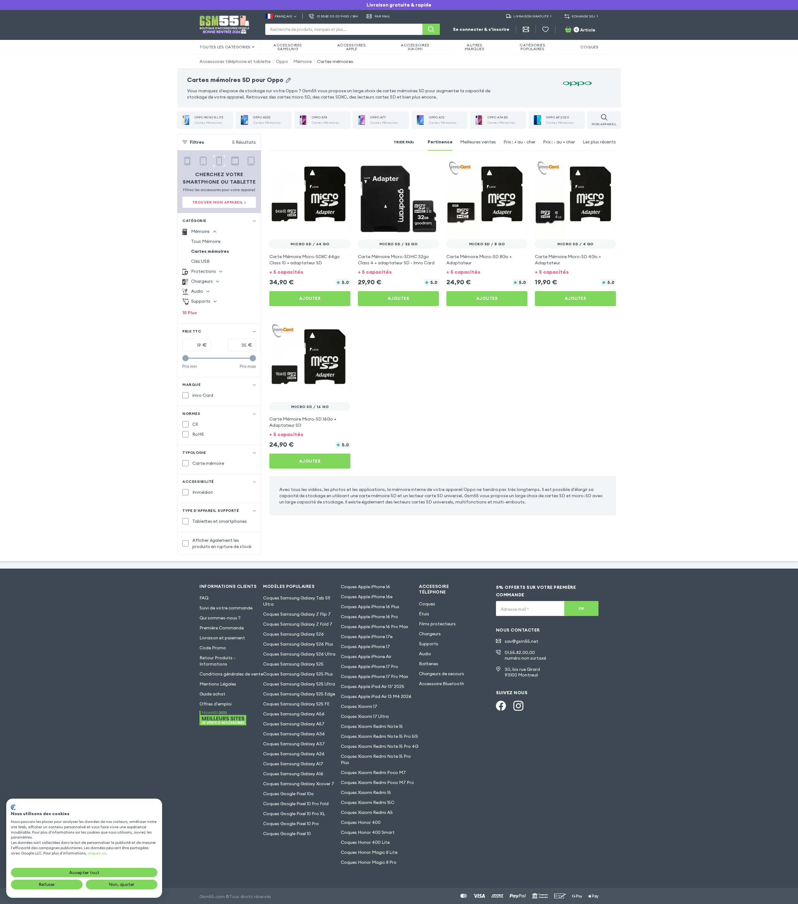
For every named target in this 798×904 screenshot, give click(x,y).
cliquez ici (97, 853)
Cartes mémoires (335, 61)
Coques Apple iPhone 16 (365, 586)
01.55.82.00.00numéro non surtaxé (525, 655)
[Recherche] (431, 29)
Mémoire (302, 61)
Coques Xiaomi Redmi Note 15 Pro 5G (379, 736)
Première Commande (222, 628)
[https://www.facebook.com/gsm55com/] (501, 706)
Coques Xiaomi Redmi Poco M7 (373, 772)
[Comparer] (329, 167)
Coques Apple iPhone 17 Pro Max (374, 676)
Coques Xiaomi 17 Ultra (365, 716)
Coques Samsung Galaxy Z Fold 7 (297, 624)
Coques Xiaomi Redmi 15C (367, 802)
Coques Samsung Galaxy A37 (294, 744)
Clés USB (200, 261)
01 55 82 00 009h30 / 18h (337, 16)
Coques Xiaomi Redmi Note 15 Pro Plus (376, 759)
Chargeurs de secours (441, 673)
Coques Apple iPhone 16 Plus (370, 606)
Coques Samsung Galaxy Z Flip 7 (297, 614)
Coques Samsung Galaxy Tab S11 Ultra (296, 601)
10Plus (189, 312)
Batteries (428, 663)
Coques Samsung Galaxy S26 (293, 634)
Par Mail (383, 16)
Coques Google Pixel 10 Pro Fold (296, 803)
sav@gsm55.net (521, 641)
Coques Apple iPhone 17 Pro (369, 666)
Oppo (282, 61)
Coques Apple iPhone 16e (366, 596)
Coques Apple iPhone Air (366, 656)
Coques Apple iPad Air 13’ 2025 (372, 686)
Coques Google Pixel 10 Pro (291, 823)
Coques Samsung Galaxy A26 (293, 754)
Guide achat (212, 694)
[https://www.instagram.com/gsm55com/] (518, 706)
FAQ (204, 598)
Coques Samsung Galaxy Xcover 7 (298, 783)
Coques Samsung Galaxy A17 (293, 764)
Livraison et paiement (222, 638)
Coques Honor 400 (361, 822)
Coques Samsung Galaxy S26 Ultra (299, 654)
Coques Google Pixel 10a (288, 793)
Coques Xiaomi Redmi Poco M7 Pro (377, 782)
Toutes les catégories (225, 47)
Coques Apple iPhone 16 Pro (369, 616)
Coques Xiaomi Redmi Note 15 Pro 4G (379, 746)
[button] (309, 271)
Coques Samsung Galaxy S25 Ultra (299, 684)
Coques (427, 604)
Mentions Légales (218, 684)
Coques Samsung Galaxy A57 (293, 724)
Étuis (424, 614)
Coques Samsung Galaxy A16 (293, 774)
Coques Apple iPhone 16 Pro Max (374, 626)
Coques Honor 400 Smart (368, 832)
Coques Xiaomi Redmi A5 (367, 812)
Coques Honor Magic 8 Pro (369, 862)
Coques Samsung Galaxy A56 (293, 714)
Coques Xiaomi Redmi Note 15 (372, 726)
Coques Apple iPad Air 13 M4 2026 (376, 696)
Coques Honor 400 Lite (365, 842)
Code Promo (213, 648)
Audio (425, 653)
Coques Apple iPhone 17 (365, 646)
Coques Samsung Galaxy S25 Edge (299, 694)
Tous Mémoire (205, 241)
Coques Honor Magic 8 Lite (369, 852)
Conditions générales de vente (231, 674)
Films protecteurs (437, 624)
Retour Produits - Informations (217, 661)
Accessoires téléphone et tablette (235, 61)
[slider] (185, 358)
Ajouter (310, 298)
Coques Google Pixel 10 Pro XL (294, 813)
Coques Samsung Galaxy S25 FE (296, 704)
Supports (428, 644)
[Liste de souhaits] (545, 29)
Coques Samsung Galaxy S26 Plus (298, 644)
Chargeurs (430, 634)
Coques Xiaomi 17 (359, 706)
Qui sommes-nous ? (220, 618)
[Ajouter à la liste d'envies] (342, 167)
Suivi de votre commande (226, 608)
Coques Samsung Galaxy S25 (293, 664)
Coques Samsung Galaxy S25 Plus (298, 674)
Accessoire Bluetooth (441, 683)
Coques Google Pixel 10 (287, 833)
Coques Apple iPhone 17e (366, 636)
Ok (581, 608)
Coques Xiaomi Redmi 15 (366, 792)
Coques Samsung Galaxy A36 (294, 734)
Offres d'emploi (216, 704)
